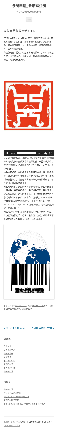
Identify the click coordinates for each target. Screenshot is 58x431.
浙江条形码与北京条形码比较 (16, 397)
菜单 (29, 20)
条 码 (30, 309)
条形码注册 (8, 353)
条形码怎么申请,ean (14, 328)
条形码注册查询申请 (12, 422)
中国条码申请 (9, 368)
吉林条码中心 (9, 361)
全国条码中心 (9, 350)
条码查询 (7, 357)
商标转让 (7, 346)
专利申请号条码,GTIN (43, 328)
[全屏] (50, 153)
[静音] (45, 153)
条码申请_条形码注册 (29, 6)
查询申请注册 (38, 305)
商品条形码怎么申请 (12, 393)
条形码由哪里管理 (11, 400)
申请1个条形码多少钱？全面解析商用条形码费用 (24, 404)
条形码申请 (8, 364)
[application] (29, 110)
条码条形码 (11, 309)
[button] (29, 111)
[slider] (26, 153)
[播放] (7, 153)
